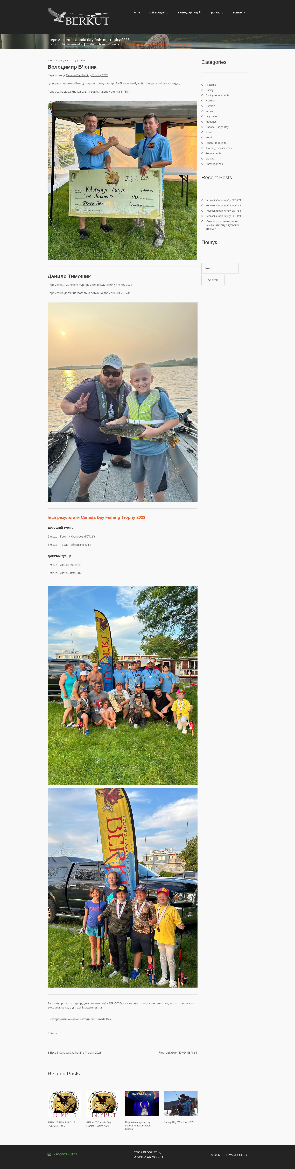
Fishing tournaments (103, 44)
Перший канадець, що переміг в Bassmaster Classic (138, 1125)
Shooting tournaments (219, 148)
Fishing (210, 90)
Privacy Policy (235, 1155)
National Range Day (217, 127)
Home (52, 44)
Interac (210, 111)
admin (82, 60)
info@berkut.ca (65, 1154)
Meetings (211, 121)
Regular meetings (216, 142)
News (209, 132)
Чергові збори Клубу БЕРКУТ (178, 1052)
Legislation (212, 116)
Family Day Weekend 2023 (179, 1122)
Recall (209, 137)
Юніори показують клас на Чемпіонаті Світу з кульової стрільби (222, 224)
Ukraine (210, 158)
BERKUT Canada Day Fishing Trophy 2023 (74, 1052)
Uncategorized (214, 163)
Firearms (211, 84)
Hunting (210, 105)
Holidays (211, 100)
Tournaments (72, 44)
